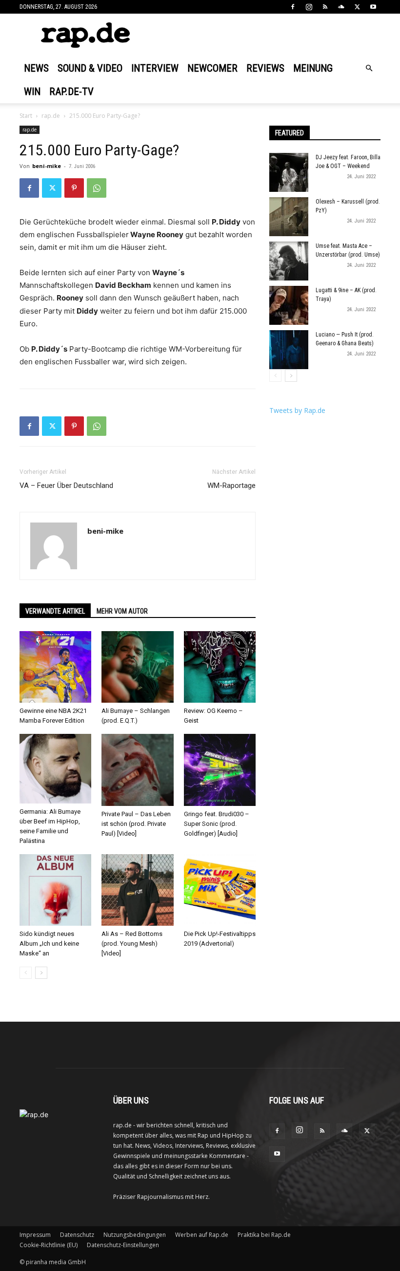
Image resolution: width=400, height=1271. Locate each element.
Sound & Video (90, 68)
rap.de (50, 116)
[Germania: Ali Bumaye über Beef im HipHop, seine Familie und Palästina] (55, 769)
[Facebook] (292, 7)
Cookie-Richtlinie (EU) (49, 1245)
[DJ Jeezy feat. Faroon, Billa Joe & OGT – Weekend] (288, 172)
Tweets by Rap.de (297, 410)
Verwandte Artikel (55, 611)
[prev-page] (26, 973)
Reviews (265, 68)
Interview (155, 68)
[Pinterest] (74, 188)
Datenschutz (77, 1235)
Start (26, 116)
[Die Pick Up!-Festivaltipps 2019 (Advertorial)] (220, 890)
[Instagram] (308, 7)
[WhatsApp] (96, 188)
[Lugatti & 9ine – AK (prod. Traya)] (288, 305)
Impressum (35, 1235)
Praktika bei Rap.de (264, 1235)
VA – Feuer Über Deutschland (66, 485)
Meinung (313, 68)
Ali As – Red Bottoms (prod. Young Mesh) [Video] (131, 943)
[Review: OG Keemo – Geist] (220, 667)
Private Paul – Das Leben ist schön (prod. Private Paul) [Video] (136, 823)
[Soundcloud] (341, 7)
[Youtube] (373, 7)
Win (32, 91)
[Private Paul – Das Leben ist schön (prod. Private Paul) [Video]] (137, 769)
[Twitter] (357, 7)
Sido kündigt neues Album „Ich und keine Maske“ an (49, 943)
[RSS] (325, 7)
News (36, 68)
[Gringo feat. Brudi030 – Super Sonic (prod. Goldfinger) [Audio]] (220, 769)
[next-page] (41, 973)
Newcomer (212, 68)
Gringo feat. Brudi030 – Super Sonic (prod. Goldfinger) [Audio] (216, 823)
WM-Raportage (231, 485)
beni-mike (46, 165)
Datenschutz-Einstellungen (123, 1245)
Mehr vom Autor (122, 611)
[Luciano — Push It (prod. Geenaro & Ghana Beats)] (288, 349)
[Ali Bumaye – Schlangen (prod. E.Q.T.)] (137, 667)
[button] (368, 68)
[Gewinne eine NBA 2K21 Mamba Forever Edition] (55, 667)
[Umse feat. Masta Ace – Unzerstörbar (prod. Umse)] (288, 261)
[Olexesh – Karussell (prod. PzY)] (288, 216)
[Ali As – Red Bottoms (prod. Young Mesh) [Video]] (137, 890)
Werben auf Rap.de (201, 1235)
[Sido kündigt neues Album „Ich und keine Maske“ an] (55, 890)
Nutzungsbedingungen (134, 1235)
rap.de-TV (71, 91)
